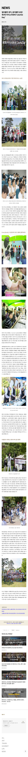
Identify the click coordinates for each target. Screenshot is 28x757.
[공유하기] (6, 630)
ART (3, 741)
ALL (3, 738)
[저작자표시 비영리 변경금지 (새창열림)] (17, 630)
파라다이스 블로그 (8, 721)
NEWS (6, 8)
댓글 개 (3, 714)
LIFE (3, 749)
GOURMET (5, 746)
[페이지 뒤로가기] (3, 2)
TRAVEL (4, 743)
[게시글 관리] (8, 630)
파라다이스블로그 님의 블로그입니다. (10, 723)
